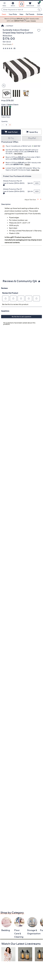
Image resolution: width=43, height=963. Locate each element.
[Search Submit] (39, 10)
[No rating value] (8, 48)
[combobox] (19, 10)
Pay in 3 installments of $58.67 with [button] (18, 146)
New (21, 14)
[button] (4, 4)
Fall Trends (30, 14)
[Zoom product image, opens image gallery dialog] (3, 86)
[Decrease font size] (41, 199)
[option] (21, 20)
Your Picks (13, 14)
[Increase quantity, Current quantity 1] (10, 124)
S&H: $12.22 (7, 42)
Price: (3, 100)
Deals (4, 14)
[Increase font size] (38, 199)
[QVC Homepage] (2, 26)
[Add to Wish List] (38, 30)
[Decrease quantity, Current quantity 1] (2, 124)
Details (28, 159)
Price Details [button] (7, 44)
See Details (18, 153)
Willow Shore (7, 35)
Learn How (35, 170)
